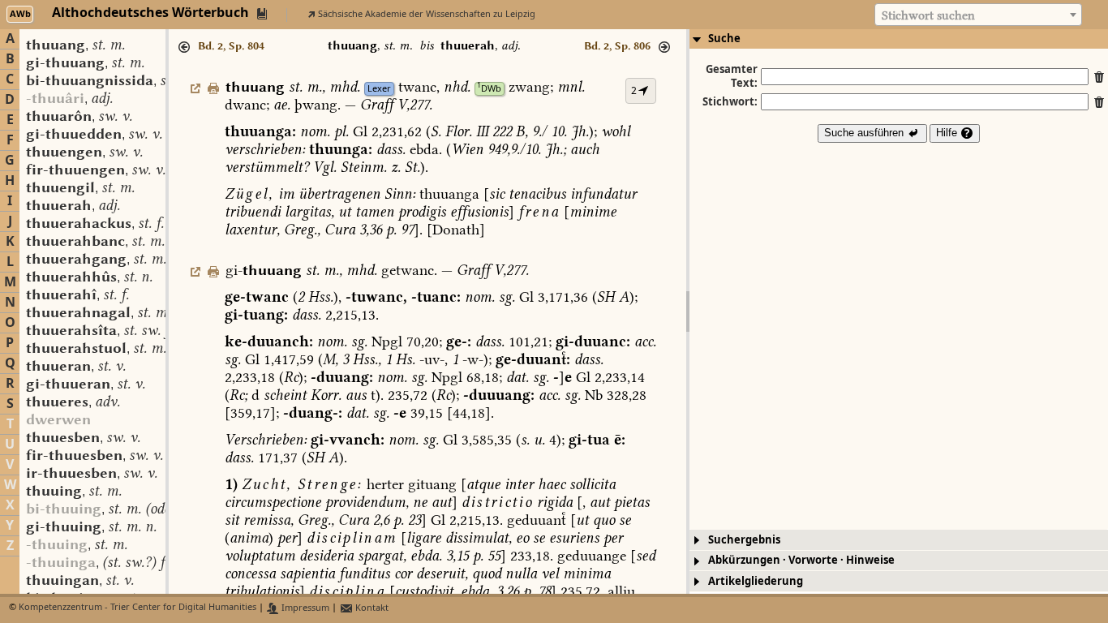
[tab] (898, 39)
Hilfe (948, 133)
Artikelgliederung (755, 581)
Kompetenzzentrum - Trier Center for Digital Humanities (137, 608)
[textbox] (978, 15)
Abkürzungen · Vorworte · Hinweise (801, 560)
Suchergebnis (744, 540)
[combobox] (978, 14)
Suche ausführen (865, 133)
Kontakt (371, 608)
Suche (724, 38)
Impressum (304, 608)
